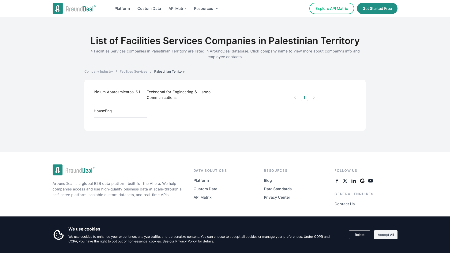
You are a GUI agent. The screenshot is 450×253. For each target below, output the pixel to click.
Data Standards (278, 188)
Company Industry (98, 71)
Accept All (386, 235)
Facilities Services (133, 71)
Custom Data (149, 8)
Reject (359, 235)
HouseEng (103, 110)
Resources (203, 8)
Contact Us (344, 203)
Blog (268, 180)
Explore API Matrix (331, 8)
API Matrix (178, 8)
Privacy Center (277, 197)
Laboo (205, 91)
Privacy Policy (186, 241)
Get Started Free (377, 8)
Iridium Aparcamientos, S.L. (118, 91)
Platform (122, 8)
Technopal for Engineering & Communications (172, 94)
